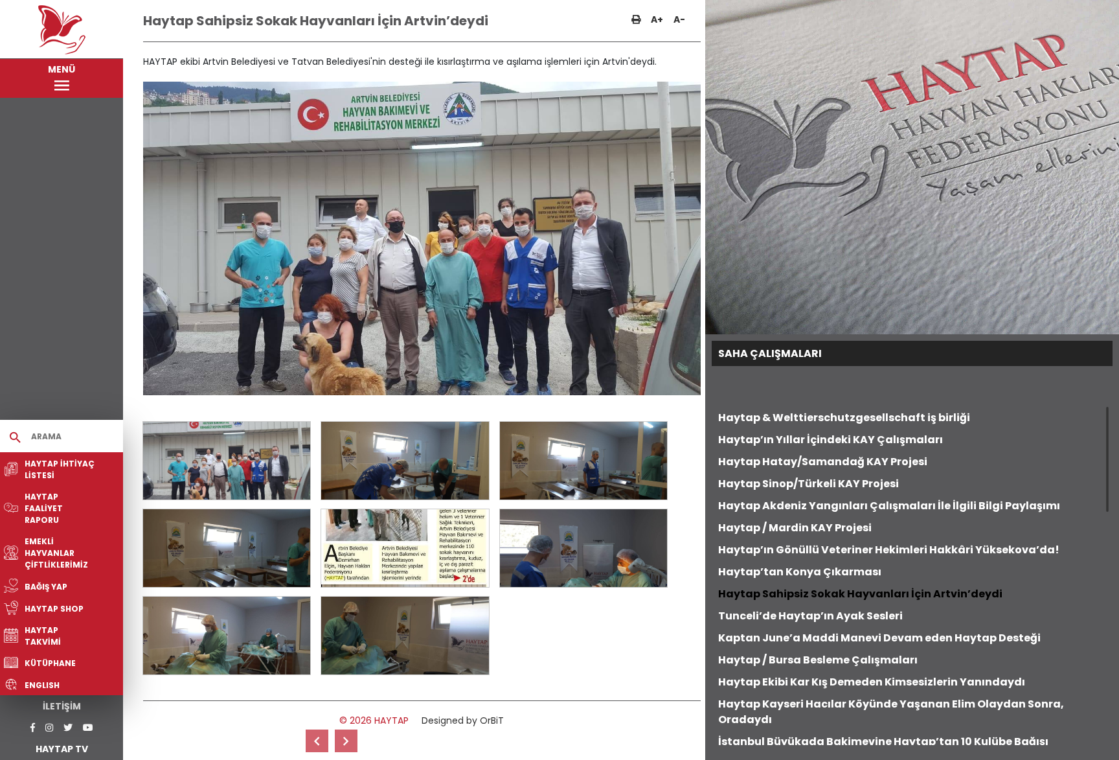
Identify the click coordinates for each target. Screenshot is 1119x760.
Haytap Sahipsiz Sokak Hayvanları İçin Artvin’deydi (860, 593)
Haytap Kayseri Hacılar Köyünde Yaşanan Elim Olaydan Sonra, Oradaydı (891, 712)
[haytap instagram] (49, 728)
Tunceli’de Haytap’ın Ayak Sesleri (810, 615)
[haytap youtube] (88, 728)
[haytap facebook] (33, 728)
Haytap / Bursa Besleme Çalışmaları (818, 659)
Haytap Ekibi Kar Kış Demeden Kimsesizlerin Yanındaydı (871, 681)
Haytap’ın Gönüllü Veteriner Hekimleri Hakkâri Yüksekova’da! (888, 549)
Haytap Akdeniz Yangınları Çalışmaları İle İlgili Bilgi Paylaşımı (889, 505)
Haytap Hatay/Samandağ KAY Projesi (822, 461)
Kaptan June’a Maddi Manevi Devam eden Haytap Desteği (879, 637)
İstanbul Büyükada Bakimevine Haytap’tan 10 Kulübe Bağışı (883, 741)
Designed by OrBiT (463, 720)
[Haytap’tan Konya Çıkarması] (317, 741)
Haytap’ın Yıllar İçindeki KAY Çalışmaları (830, 439)
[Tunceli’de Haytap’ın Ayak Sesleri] (346, 741)
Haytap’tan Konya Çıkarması (799, 571)
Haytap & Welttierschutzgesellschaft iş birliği (844, 417)
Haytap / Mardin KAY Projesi (795, 527)
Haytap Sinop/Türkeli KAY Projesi (808, 483)
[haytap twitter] (68, 728)
